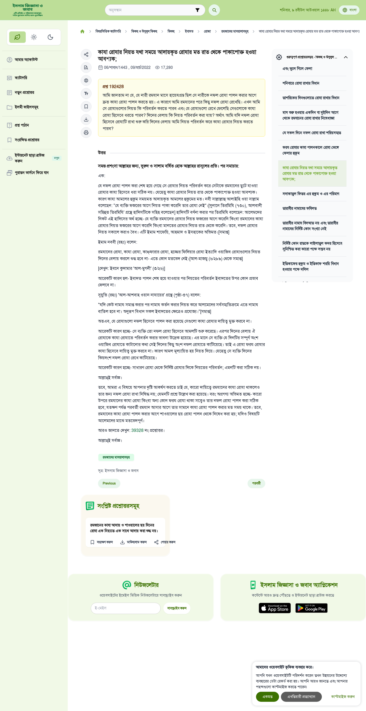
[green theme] (17, 37)
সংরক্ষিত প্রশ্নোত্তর (27, 140)
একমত (268, 696)
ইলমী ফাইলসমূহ (26, 107)
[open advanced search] (197, 10)
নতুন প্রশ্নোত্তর (24, 93)
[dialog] (306, 684)
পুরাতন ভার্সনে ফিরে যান (32, 173)
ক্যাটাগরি (21, 78)
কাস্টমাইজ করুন (343, 696)
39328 (137, 430)
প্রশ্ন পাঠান (22, 125)
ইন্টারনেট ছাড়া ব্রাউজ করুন (37, 158)
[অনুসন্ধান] (214, 10)
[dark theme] (50, 37)
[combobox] (151, 10)
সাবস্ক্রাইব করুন (176, 608)
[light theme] (34, 37)
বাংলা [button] (353, 10)
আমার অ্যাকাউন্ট (26, 60)
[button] (86, 54)
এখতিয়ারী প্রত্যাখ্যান (301, 696)
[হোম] (82, 31)
